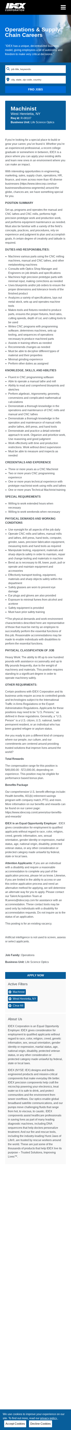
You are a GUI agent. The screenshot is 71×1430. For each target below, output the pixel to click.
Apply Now (35, 975)
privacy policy (49, 1418)
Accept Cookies (15, 1423)
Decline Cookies (40, 1423)
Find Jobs (35, 89)
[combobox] (35, 69)
